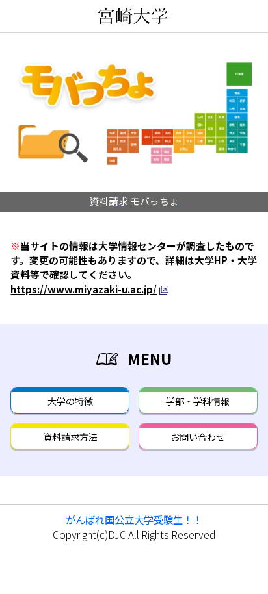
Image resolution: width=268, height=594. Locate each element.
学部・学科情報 (198, 401)
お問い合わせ (197, 436)
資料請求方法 (70, 436)
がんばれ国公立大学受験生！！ (134, 519)
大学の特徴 (70, 401)
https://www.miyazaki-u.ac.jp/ (83, 289)
